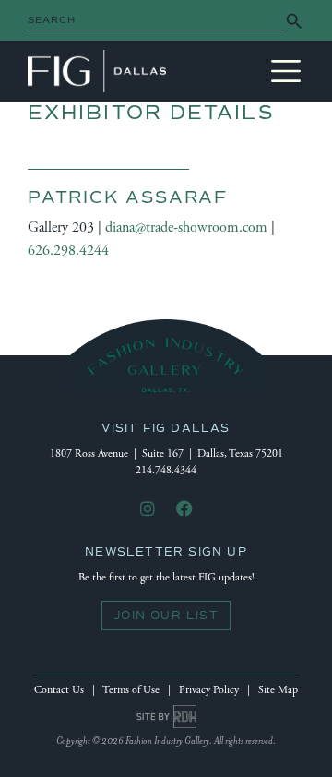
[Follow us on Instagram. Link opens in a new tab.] (147, 509)
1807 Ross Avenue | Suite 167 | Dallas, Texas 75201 (166, 453)
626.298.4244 (68, 250)
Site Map (278, 690)
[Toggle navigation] (285, 71)
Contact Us (59, 690)
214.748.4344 (166, 470)
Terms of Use (131, 690)
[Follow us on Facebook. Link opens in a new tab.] (184, 509)
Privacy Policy (209, 690)
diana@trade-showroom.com (186, 227)
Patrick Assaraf (128, 197)
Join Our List (166, 615)
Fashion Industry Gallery (97, 71)
